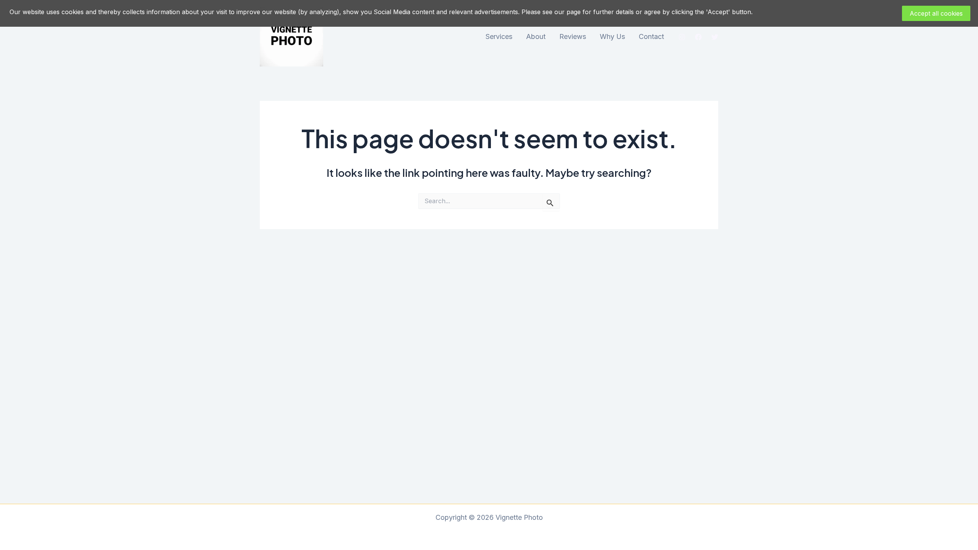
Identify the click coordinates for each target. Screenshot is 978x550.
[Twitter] (714, 37)
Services (499, 36)
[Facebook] (698, 37)
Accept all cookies (936, 13)
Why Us (612, 36)
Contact (651, 36)
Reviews (572, 36)
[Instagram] (681, 37)
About (536, 36)
